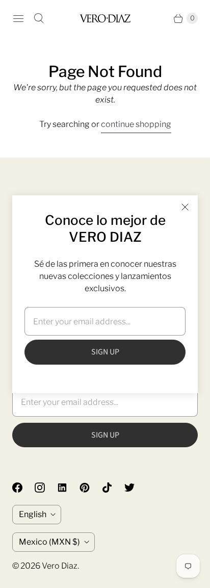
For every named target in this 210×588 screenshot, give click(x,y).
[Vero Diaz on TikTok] (113, 487)
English (32, 514)
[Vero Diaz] (105, 18)
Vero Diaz (59, 566)
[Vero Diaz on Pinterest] (91, 487)
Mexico (49, 542)
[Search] (39, 18)
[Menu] (18, 18)
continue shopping (136, 124)
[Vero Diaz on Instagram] (46, 487)
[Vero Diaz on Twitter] (135, 487)
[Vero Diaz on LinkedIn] (68, 487)
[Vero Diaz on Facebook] (23, 487)
